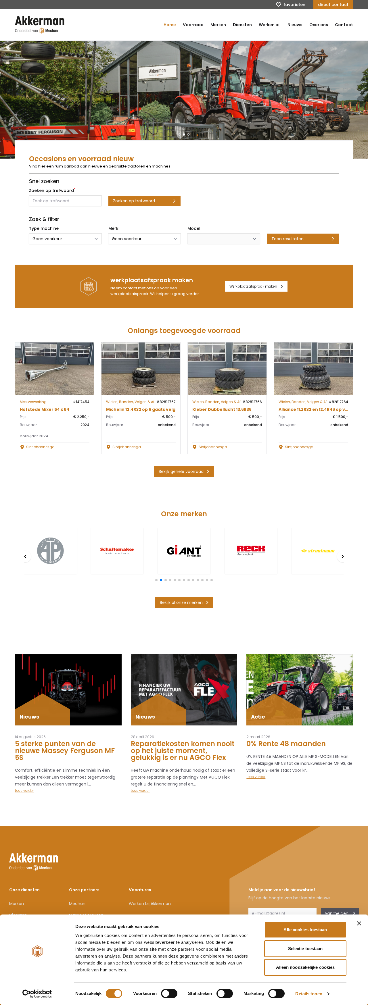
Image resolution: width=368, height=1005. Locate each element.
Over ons (318, 25)
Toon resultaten (287, 239)
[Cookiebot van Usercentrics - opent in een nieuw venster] (37, 993)
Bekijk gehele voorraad (181, 471)
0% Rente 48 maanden (286, 743)
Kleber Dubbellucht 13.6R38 (222, 409)
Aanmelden (336, 913)
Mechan (77, 903)
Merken (218, 25)
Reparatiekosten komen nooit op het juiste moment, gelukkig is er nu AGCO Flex (183, 750)
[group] (50, 551)
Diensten (242, 25)
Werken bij (270, 25)
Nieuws (295, 25)
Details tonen (308, 993)
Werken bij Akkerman (150, 903)
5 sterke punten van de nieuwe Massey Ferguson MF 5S (65, 750)
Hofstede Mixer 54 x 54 (44, 409)
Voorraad (193, 25)
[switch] (169, 993)
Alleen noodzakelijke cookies (305, 967)
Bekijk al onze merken (181, 602)
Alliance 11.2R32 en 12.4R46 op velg (315, 409)
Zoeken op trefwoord (134, 201)
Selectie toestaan (305, 948)
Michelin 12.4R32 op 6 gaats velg (140, 409)
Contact (344, 25)
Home (170, 25)
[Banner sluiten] (359, 923)
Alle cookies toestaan (305, 929)
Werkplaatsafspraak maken (253, 286)
